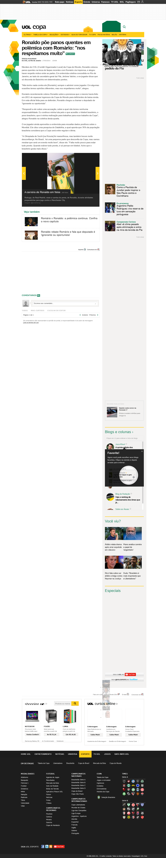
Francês (74, 825)
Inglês (73, 828)
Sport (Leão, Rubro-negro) (138, 794)
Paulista (49, 814)
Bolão (114, 35)
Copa (39, 26)
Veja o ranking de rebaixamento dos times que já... (127, 500)
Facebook (43, 846)
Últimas (27, 35)
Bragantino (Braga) (129, 809)
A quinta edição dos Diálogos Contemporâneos (127, 448)
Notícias (69, 2)
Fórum (48, 794)
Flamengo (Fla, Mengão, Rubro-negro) (124, 790)
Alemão (74, 819)
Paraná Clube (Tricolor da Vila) (138, 813)
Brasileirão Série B (78, 782)
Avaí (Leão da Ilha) (142, 805)
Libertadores (58, 763)
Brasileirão (70, 763)
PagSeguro (131, 2)
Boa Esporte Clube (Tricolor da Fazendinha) (124, 809)
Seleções (54, 35)
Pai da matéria (104, 35)
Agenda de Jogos (52, 777)
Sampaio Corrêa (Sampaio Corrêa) (129, 817)
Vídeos (48, 803)
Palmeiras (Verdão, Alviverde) (124, 794)
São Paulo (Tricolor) (133, 794)
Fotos (48, 800)
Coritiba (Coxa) (129, 785)
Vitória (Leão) (142, 794)
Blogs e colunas (118, 432)
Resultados (50, 780)
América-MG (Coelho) (129, 805)
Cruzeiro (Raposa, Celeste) (138, 785)
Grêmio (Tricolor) (138, 790)
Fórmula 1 (24, 783)
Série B (125, 800)
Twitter (47, 846)
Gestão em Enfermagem (117, 741)
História (122, 35)
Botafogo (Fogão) (138, 781)
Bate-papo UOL (122, 754)
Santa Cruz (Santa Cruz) (133, 817)
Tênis (23, 800)
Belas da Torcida (52, 789)
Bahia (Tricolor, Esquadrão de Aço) (133, 781)
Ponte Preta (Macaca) (142, 813)
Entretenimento (43, 754)
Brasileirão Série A (78, 780)
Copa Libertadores (78, 805)
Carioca (49, 817)
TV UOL (114, 2)
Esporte (78, 2)
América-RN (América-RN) (133, 805)
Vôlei (23, 806)
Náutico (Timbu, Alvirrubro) (129, 813)
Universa (96, 2)
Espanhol (74, 822)
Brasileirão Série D (78, 788)
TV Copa (92, 35)
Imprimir (80, 249)
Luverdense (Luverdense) (138, 809)
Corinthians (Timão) (124, 785)
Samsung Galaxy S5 (32, 741)
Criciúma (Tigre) (133, 785)
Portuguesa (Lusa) (124, 817)
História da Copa (103, 791)
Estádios (65, 35)
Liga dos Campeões (78, 810)
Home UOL (26, 754)
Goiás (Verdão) (133, 790)
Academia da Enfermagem (96, 741)
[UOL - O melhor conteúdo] (25, 3)
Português (75, 833)
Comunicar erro (92, 249)
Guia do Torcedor (79, 35)
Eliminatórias (101, 789)
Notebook (60, 741)
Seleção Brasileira (108, 797)
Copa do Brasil (83, 763)
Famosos (105, 2)
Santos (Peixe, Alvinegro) (129, 794)
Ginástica (24, 789)
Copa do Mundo (116, 763)
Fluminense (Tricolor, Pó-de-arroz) (129, 790)
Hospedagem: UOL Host (139, 856)
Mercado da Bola (99, 763)
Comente (71, 54)
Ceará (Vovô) (133, 809)
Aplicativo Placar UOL (54, 791)
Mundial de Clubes (78, 807)
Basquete (24, 780)
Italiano (74, 830)
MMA (23, 791)
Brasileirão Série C (78, 785)
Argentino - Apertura (79, 816)
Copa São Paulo (77, 794)
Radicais (24, 797)
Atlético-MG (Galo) (124, 781)
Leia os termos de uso (31, 322)
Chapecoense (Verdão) (142, 781)
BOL (122, 2)
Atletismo (24, 777)
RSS (51, 846)
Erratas (124, 694)
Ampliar (91, 156)
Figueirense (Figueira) (142, 785)
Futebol (23, 786)
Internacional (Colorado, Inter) (142, 790)
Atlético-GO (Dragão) (138, 805)
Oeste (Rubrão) (133, 813)
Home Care (133, 741)
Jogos (107, 754)
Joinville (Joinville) (124, 813)
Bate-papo (59, 2)
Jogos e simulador (103, 780)
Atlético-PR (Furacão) (129, 781)
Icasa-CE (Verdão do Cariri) (142, 809)
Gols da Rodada (52, 786)
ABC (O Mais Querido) (124, 805)
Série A (125, 777)
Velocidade (25, 803)
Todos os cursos (135, 704)
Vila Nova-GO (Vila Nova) (142, 817)
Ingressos (100, 783)
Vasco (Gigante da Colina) (138, 817)
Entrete (87, 2)
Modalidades (27, 774)
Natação (24, 794)
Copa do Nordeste (53, 825)
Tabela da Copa (40, 35)
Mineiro (49, 819)
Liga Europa (75, 813)
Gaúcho (49, 822)
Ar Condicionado (48, 741)
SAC (51, 2)
